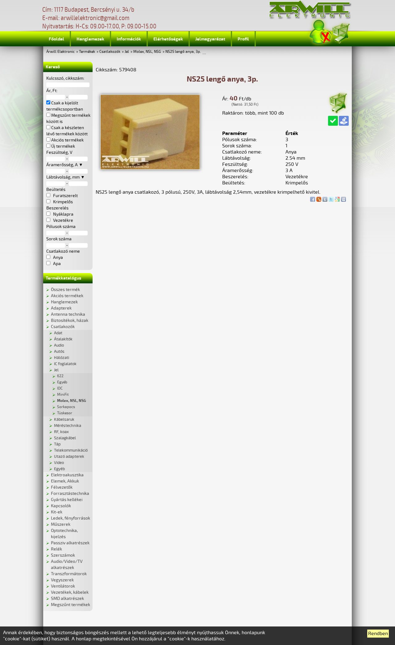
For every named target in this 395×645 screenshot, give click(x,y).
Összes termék (65, 289)
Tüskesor (64, 413)
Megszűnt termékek (70, 604)
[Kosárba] (338, 102)
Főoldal (56, 39)
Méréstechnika (67, 425)
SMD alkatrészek (67, 598)
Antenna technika (68, 314)
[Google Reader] (337, 198)
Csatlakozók (109, 51)
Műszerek (60, 524)
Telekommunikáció (71, 450)
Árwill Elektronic (60, 51)
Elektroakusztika (67, 475)
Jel (127, 51)
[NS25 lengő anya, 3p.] (150, 168)
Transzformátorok (69, 573)
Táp (57, 444)
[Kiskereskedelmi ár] (344, 121)
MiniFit (63, 394)
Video (59, 462)
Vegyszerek (62, 580)
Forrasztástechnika (70, 493)
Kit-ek (56, 512)
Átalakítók (63, 339)
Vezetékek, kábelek (70, 592)
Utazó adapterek (69, 456)
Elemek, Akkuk (65, 481)
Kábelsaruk (64, 419)
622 (60, 376)
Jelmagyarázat (210, 39)
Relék (56, 549)
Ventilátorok (63, 586)
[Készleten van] (333, 121)
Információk (129, 39)
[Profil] (321, 32)
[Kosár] (341, 32)
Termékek (87, 51)
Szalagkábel (65, 438)
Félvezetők (62, 487)
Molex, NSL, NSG (147, 51)
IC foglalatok (65, 363)
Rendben (378, 633)
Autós (59, 351)
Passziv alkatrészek (70, 543)
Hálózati (61, 357)
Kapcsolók (61, 505)
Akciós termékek (67, 295)
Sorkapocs (66, 407)
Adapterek (61, 308)
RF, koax (61, 431)
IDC (60, 388)
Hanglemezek (90, 39)
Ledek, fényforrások (70, 518)
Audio (59, 345)
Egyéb (62, 382)
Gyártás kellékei (66, 499)
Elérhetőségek (168, 39)
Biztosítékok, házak (69, 320)
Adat (58, 333)
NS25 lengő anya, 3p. (183, 51)
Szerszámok (63, 555)
